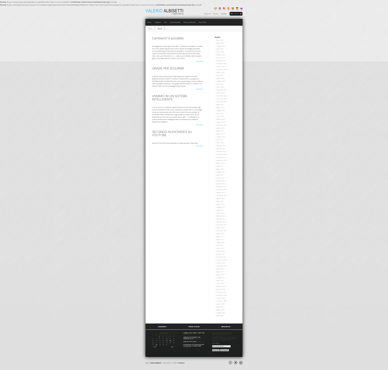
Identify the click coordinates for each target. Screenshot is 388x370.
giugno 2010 (220, 275)
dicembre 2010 (221, 257)
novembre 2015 (221, 99)
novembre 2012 (221, 190)
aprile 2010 (220, 280)
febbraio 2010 (220, 286)
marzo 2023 (220, 52)
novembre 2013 (221, 154)
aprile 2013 (220, 175)
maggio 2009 (220, 313)
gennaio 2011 (220, 254)
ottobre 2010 (220, 263)
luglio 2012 (219, 201)
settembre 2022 (221, 69)
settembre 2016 (221, 96)
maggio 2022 (220, 81)
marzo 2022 (220, 87)
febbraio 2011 (220, 251)
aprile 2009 (220, 316)
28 (156, 345)
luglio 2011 (219, 236)
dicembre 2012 (221, 187)
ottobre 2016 (220, 93)
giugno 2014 (220, 134)
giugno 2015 (220, 107)
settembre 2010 (221, 266)
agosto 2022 (220, 72)
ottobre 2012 (220, 192)
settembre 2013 (221, 160)
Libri (165, 22)
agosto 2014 (220, 128)
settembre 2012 (221, 195)
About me (207, 14)
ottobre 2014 (220, 122)
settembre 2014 (221, 125)
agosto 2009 (220, 304)
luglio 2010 (219, 272)
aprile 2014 (220, 140)
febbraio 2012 (220, 216)
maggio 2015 (220, 110)
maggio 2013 (220, 172)
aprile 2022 (220, 84)
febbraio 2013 (220, 181)
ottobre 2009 (220, 298)
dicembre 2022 (221, 61)
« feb (154, 346)
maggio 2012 (220, 207)
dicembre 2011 (221, 222)
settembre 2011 (221, 231)
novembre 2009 (221, 295)
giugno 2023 (220, 43)
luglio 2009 (219, 307)
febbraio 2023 (220, 55)
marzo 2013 (220, 178)
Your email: (215, 343)
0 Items (236, 14)
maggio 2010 (220, 278)
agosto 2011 (220, 234)
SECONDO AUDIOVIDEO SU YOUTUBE (172, 133)
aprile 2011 (220, 245)
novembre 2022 (221, 63)
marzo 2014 (220, 143)
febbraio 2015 (220, 119)
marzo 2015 (220, 116)
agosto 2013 (220, 163)
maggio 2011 (220, 242)
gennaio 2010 (220, 289)
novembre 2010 (221, 260)
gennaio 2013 (220, 184)
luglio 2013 (219, 166)
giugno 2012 (220, 204)
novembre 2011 (221, 225)
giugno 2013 (220, 169)
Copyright (223, 14)
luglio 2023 (219, 40)
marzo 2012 (220, 213)
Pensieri (215, 14)
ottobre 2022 (220, 66)
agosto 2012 (220, 198)
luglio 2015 (219, 105)
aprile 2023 (220, 49)
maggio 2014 (220, 137)
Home (149, 22)
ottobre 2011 (220, 228)
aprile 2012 (220, 210)
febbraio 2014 (220, 146)
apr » (172, 346)
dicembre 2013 (221, 151)
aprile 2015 (220, 113)
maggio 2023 (220, 46)
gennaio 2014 (220, 149)
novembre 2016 (221, 90)
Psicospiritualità (175, 22)
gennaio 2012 (220, 219)
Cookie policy (167, 363)
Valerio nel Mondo (189, 22)
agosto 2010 (220, 269)
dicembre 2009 (221, 292)
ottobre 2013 (220, 157)
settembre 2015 (221, 102)
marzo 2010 (220, 283)
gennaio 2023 (220, 58)
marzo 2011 (220, 248)
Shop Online (203, 22)
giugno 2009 (220, 310)
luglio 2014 (219, 131)
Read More (199, 61)
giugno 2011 (220, 239)
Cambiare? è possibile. (168, 38)
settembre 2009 (221, 301)
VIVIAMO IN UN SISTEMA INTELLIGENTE (169, 97)
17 (167, 340)
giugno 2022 (220, 78)
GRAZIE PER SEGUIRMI (168, 68)
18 (170, 340)
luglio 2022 (219, 75)
